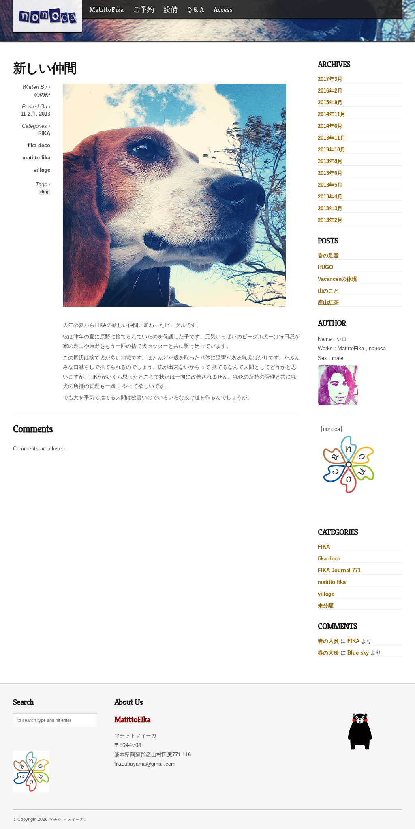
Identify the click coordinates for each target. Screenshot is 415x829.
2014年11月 (331, 114)
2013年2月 (330, 220)
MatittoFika (106, 9)
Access (223, 9)
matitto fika (36, 158)
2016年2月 (330, 91)
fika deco (39, 145)
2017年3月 (330, 79)
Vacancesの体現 (337, 279)
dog (44, 191)
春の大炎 (328, 641)
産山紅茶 (328, 302)
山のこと (328, 291)
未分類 (326, 606)
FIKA (44, 133)
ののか (42, 94)
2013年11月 (331, 138)
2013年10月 (331, 149)
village (42, 170)
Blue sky (358, 653)
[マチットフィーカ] (47, 16)
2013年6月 (330, 173)
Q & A (195, 9)
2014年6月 (330, 126)
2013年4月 (330, 197)
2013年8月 (330, 161)
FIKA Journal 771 (339, 570)
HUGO (325, 267)
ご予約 (143, 9)
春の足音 (328, 255)
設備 (171, 9)
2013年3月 (330, 208)
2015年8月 (330, 102)
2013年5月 (330, 185)
